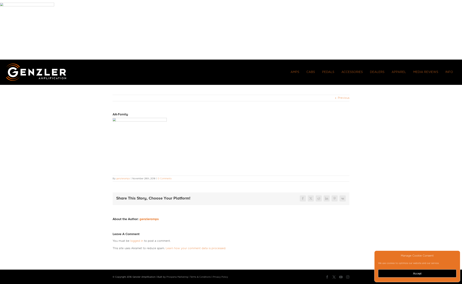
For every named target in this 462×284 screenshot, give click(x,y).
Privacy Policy (220, 277)
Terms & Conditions (200, 277)
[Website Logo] (36, 64)
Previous (343, 98)
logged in (136, 241)
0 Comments (165, 178)
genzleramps (123, 178)
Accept (417, 273)
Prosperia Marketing (177, 277)
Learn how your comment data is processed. (196, 248)
